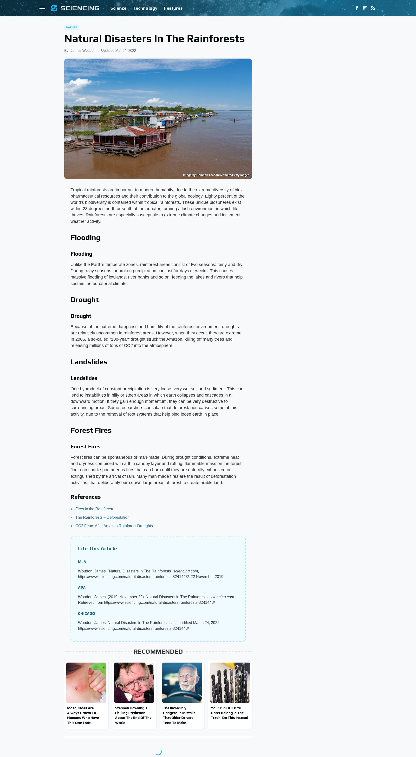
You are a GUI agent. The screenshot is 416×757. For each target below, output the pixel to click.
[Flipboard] (365, 8)
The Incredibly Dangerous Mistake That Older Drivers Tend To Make (179, 715)
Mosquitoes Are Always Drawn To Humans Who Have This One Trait (83, 715)
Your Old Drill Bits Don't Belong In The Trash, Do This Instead (229, 713)
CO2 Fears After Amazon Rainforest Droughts (114, 526)
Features (173, 8)
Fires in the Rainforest (94, 509)
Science (118, 8)
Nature (71, 27)
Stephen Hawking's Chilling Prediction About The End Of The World (133, 715)
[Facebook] (356, 8)
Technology (145, 8)
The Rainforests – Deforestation (102, 517)
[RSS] (373, 8)
